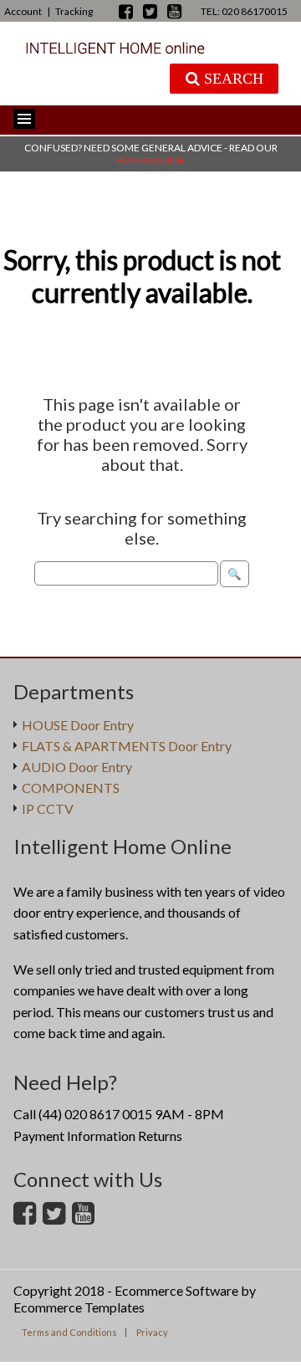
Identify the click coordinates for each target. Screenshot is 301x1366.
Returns (160, 1135)
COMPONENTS (71, 788)
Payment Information (74, 1135)
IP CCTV (48, 808)
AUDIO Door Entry (77, 767)
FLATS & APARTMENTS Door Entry (127, 746)
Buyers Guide (150, 160)
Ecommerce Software (176, 1290)
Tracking (74, 11)
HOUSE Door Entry (78, 725)
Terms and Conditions (69, 1332)
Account (23, 11)
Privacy (152, 1332)
